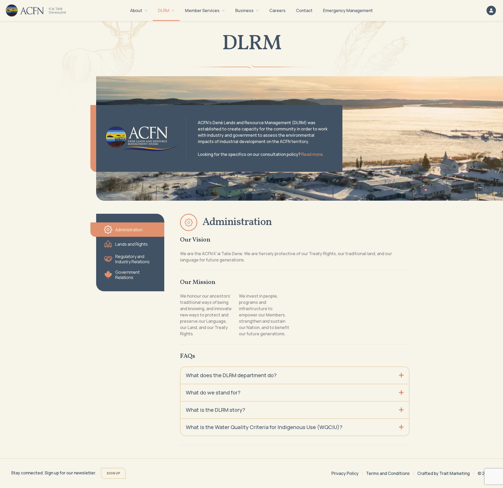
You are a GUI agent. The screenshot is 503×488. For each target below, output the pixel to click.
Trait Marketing (454, 473)
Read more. (312, 154)
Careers (277, 10)
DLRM (163, 10)
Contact (304, 10)
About (136, 10)
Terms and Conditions (388, 473)
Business (244, 10)
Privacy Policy (345, 473)
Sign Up (113, 473)
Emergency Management (348, 10)
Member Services (202, 10)
